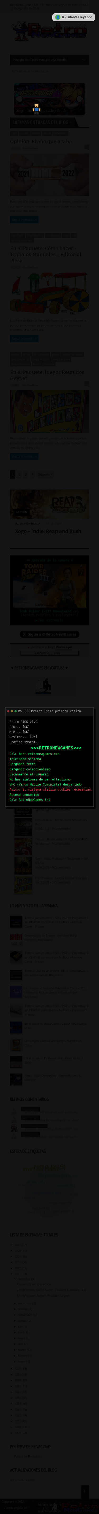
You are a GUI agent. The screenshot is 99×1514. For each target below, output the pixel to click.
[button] (34, 107)
